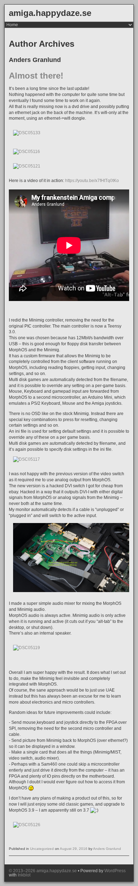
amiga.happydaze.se (50, 13)
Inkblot (24, 875)
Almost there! (36, 75)
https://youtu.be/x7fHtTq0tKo (92, 180)
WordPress (115, 870)
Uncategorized (42, 849)
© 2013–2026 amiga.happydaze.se (43, 870)
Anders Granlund (107, 849)
